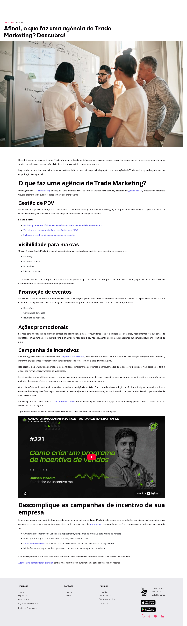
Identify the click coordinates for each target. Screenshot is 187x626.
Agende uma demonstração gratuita (35, 562)
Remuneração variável (34, 543)
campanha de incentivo (64, 401)
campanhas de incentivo (72, 356)
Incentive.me (96, 524)
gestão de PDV (135, 190)
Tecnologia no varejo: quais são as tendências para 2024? (50, 230)
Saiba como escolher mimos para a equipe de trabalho (49, 235)
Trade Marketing (42, 190)
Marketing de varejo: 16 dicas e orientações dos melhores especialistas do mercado (62, 225)
